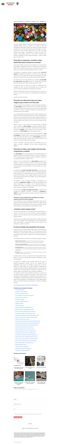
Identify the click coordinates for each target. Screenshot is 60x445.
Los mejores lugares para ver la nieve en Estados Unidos (25, 332)
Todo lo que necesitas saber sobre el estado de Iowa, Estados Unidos (27, 323)
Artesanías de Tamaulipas (19, 299)
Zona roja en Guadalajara (19, 289)
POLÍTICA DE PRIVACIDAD (29, 428)
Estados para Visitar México (18, 21)
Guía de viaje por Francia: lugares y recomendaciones (22, 436)
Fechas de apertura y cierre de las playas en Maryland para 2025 (26, 338)
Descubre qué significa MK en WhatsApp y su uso (24, 307)
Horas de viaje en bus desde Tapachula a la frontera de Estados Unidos (27, 321)
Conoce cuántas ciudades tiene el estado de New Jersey (25, 313)
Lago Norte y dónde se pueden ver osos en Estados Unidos (25, 330)
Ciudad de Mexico (27, 21)
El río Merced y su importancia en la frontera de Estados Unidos (26, 334)
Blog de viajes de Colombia (18, 432)
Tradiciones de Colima (19, 303)
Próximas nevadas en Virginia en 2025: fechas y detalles (25, 311)
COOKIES (23, 428)
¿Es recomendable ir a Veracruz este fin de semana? (24, 295)
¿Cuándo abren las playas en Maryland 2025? (23, 348)
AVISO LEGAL (30, 423)
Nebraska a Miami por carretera (20, 344)
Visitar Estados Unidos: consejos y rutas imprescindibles (28, 434)
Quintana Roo (33, 21)
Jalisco (38, 21)
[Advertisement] (30, 14)
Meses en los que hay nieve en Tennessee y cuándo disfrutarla (26, 317)
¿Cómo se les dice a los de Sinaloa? (21, 297)
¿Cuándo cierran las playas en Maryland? (22, 350)
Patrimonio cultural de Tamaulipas (21, 291)
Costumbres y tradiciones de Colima (21, 293)
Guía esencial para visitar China (40, 435)
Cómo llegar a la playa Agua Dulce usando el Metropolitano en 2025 (27, 315)
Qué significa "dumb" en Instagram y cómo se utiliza (24, 309)
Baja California (42, 21)
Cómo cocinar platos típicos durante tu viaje (38, 432)
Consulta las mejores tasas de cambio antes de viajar (22, 433)
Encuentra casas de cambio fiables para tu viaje (27, 435)
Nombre (15, 399)
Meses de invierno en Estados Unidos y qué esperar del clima (26, 340)
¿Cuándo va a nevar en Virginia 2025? (22, 346)
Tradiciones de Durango (19, 305)
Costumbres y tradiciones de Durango (22, 301)
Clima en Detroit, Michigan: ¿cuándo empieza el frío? (24, 342)
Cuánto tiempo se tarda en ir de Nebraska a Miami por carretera (26, 336)
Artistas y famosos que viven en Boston (22, 319)
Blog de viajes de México (27, 432)
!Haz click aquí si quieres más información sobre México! (26, 285)
